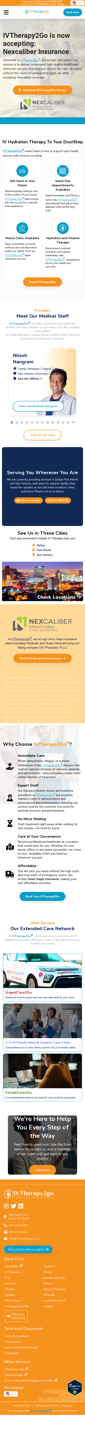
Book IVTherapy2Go (42, 281)
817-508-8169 (18, 1225)
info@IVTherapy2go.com (24, 1239)
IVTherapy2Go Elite (17, 1306)
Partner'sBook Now (18, 1316)
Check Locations (30, 500)
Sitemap (67, 1406)
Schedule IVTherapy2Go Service (44, 90)
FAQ (7, 1278)
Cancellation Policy (46, 1406)
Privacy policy (13, 1342)
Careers (10, 1295)
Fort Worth (44, 550)
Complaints (12, 1353)
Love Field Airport (54, 1301)
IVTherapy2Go (30, 60)
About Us (49, 1266)
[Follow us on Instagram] (6, 1206)
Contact (9, 1289)
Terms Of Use (21, 1406)
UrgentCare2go (14, 1369)
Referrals (49, 1295)
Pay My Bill (11, 1266)
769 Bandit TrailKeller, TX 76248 (18, 1217)
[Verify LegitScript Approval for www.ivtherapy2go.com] (75, 1394)
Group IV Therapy (54, 1289)
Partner (47, 1283)
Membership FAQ (54, 1278)
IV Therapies (13, 1272)
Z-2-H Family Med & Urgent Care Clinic (29, 1381)
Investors (10, 1283)
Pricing (47, 1272)
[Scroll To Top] (79, 1428)
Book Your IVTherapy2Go (43, 896)
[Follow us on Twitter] (13, 1206)
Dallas (41, 545)
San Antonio (45, 555)
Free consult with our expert (26, 1249)
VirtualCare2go (14, 1375)
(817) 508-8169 (59, 500)
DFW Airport (13, 1301)
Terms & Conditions (17, 1336)
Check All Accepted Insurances (40, 658)
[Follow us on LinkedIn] (20, 1206)
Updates (48, 1306)
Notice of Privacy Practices (21, 1347)
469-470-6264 (18, 1232)
